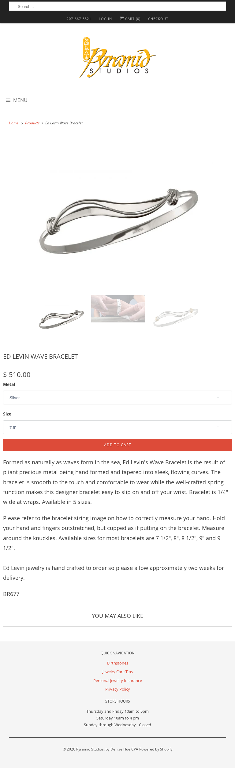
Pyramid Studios (90, 749)
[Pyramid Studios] (117, 60)
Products (32, 123)
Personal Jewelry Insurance (117, 680)
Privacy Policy (117, 689)
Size (7, 414)
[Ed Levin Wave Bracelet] (117, 212)
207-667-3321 (79, 18)
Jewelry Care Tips (118, 671)
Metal (9, 384)
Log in (105, 18)
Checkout (158, 18)
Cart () (132, 18)
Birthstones (117, 663)
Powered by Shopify (156, 749)
